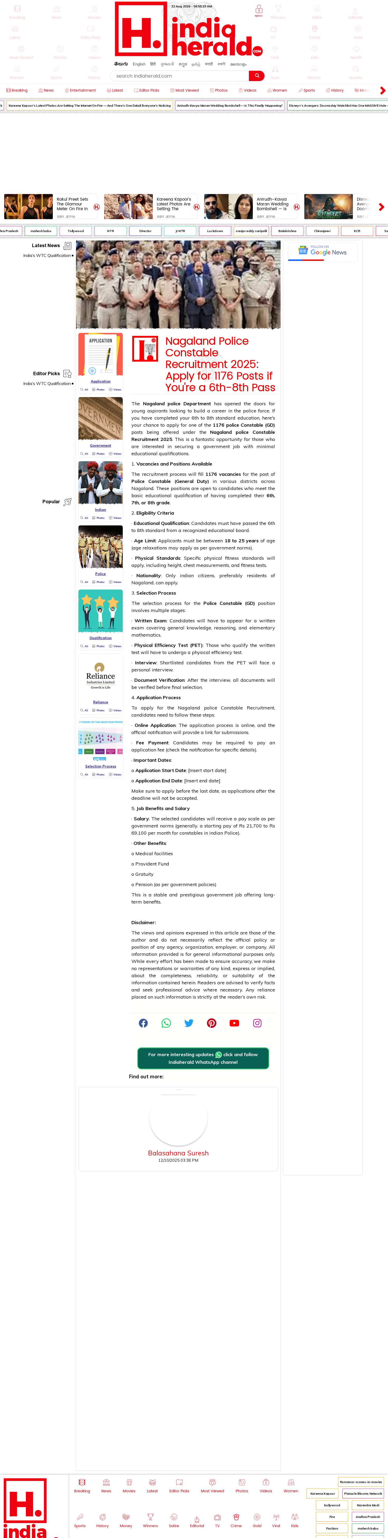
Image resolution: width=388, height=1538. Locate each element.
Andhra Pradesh (368, 1517)
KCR (349, 231)
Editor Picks (46, 374)
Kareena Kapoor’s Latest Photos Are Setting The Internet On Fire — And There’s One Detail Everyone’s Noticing (174, 204)
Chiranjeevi (314, 231)
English (139, 64)
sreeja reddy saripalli (243, 231)
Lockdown (207, 231)
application (202, 725)
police (174, 404)
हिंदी (153, 64)
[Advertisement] (194, 152)
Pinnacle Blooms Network (363, 1493)
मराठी (209, 64)
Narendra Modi (368, 1505)
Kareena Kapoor (322, 1493)
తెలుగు (121, 64)
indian (187, 575)
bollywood (332, 1505)
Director (137, 231)
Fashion (332, 1528)
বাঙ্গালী (221, 64)
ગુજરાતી (167, 64)
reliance (266, 990)
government (216, 446)
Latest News (46, 246)
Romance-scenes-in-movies (361, 1482)
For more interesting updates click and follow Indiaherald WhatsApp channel (203, 1058)
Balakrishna (279, 231)
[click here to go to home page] (189, 55)
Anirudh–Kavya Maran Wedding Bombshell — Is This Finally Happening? (222, 105)
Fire (332, 1517)
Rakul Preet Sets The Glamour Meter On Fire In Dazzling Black (72, 204)
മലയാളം (238, 64)
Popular (51, 502)
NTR (102, 231)
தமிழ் (196, 64)
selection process (162, 603)
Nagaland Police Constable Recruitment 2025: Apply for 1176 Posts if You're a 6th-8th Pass (220, 365)
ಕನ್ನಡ (183, 64)
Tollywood (67, 231)
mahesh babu (32, 231)
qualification (188, 495)
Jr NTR (172, 231)
